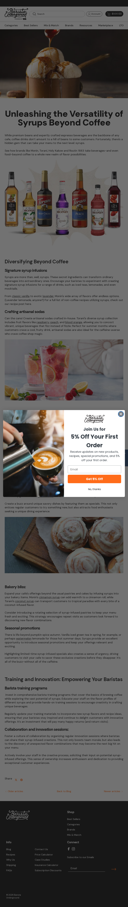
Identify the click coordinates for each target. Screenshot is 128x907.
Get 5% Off (94, 479)
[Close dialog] (121, 414)
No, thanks (94, 489)
